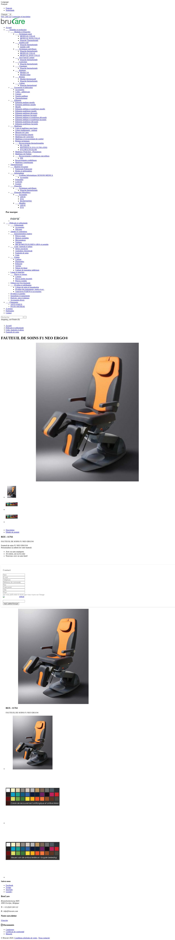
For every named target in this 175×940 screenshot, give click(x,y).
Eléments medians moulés (25, 102)
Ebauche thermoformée (29, 45)
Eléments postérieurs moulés (26, 111)
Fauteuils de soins (22, 253)
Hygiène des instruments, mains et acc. (29, 289)
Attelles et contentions (18, 232)
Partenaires (10, 311)
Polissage (18, 264)
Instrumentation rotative (21, 234)
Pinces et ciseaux (18, 274)
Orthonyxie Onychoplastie (20, 283)
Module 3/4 (24, 72)
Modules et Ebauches (20, 32)
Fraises (15, 257)
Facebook (9, 885)
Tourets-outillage (21, 96)
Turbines (18, 242)
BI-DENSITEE (26, 201)
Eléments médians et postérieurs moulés (30, 109)
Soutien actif (21, 43)
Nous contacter (44, 938)
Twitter (8, 887)
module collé (25, 47)
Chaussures (12, 302)
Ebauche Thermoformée (29, 40)
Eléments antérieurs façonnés (26, 115)
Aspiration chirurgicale (23, 251)
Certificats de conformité (15, 932)
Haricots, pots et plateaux (19, 298)
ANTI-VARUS (16, 304)
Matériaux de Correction (24, 137)
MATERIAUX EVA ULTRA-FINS (33, 147)
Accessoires (19, 90)
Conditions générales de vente (25, 938)
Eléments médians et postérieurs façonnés (30, 120)
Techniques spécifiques (25, 49)
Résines (20, 77)
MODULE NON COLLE (30, 55)
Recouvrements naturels (24, 135)
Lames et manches (17, 272)
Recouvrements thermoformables (29, 143)
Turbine (18, 266)
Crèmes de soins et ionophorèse (27, 287)
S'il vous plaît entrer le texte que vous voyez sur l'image (23, 595)
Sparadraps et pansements (20, 296)
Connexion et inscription (21, 17)
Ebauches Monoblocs (20, 192)
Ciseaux (18, 94)
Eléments (15, 100)
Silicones (18, 229)
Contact (9, 313)
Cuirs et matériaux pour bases (26, 128)
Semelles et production (16, 30)
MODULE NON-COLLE (30, 38)
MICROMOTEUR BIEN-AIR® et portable (31, 244)
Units (17, 255)
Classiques (21, 66)
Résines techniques (22, 141)
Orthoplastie (16, 225)
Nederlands (10, 10)
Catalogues (10, 930)
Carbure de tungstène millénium (27, 270)
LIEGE (23, 197)
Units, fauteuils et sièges (21, 247)
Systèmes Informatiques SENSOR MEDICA (34, 175)
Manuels (9, 934)
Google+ (9, 892)
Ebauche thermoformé (28, 85)
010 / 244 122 (6, 17)
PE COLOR (24, 145)
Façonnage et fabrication (21, 87)
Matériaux (16, 126)
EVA (22, 199)
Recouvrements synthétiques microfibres (32, 156)
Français (9, 8)
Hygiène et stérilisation (20, 285)
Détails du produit (12, 532)
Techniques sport (23, 34)
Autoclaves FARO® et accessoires (28, 291)
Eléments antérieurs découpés (26, 113)
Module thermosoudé (28, 79)
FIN (21, 158)
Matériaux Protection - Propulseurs (28, 152)
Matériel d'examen (19, 167)
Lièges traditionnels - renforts (26, 130)
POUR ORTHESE (17, 306)
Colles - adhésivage (22, 92)
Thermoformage (21, 98)
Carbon (20, 83)
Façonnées (21, 195)
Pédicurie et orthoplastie (17, 223)
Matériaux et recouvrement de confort (29, 139)
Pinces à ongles (21, 281)
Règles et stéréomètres (23, 171)
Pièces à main (20, 236)
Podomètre (19, 180)
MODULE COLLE (27, 36)
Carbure (18, 259)
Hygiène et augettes (17, 294)
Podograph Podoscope (23, 169)
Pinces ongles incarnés (23, 279)
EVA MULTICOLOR (28, 150)
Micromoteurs (20, 240)
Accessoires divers (17, 300)
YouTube (9, 890)
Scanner (18, 184)
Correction (21, 62)
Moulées (20, 203)
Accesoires (24, 177)
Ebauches (16, 186)
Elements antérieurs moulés (25, 105)
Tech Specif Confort (24, 58)
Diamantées (19, 262)
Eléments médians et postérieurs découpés (31, 117)
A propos (9, 309)
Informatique (17, 173)
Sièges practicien (21, 249)
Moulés (18, 107)
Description (10, 530)
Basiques (20, 70)
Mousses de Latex (22, 132)
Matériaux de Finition (23, 154)
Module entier (25, 75)
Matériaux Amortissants (24, 162)
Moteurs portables (22, 238)
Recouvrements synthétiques (26, 160)
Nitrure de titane (21, 268)
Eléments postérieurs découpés (26, 122)
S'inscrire (4, 920)
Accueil (9, 28)
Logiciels (18, 182)
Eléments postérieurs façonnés (26, 124)
